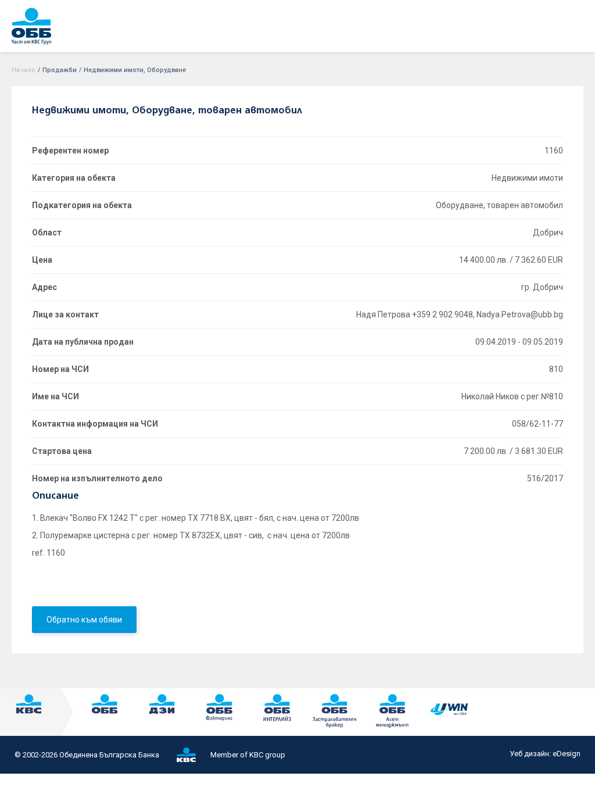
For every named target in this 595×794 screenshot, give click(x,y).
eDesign (566, 753)
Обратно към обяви (84, 619)
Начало (23, 70)
